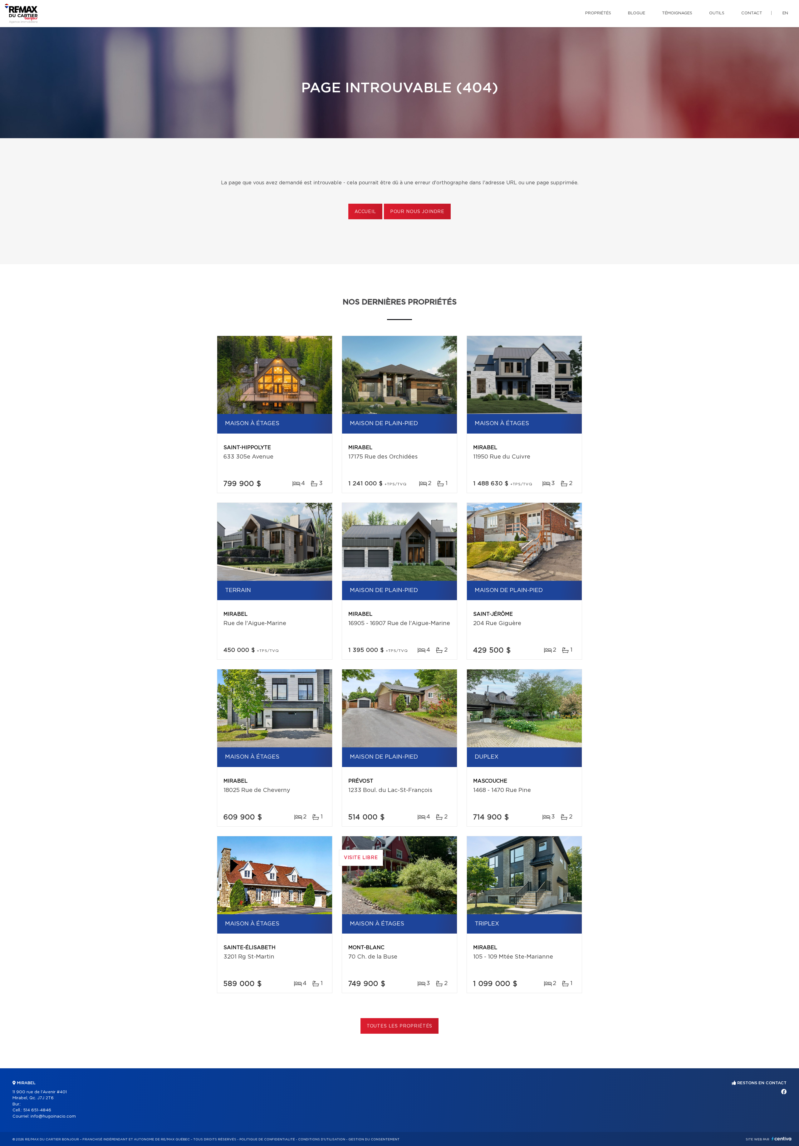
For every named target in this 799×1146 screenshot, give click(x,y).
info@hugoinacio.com (53, 1116)
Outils (716, 13)
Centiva (782, 1139)
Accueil (365, 212)
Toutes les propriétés (400, 1026)
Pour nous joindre (417, 212)
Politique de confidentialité (267, 1139)
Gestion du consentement (374, 1139)
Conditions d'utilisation (321, 1139)
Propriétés (598, 13)
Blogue (636, 13)
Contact (751, 13)
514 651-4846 (37, 1110)
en (785, 13)
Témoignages (677, 13)
